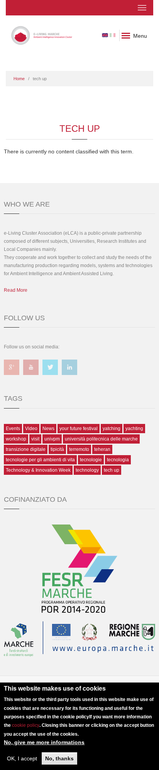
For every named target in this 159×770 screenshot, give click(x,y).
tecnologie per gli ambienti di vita (40, 459)
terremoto (79, 449)
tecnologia (118, 459)
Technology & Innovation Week (38, 470)
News (48, 428)
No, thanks (59, 758)
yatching (111, 428)
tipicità (57, 449)
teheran (102, 449)
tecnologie (91, 459)
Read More (15, 290)
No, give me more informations (44, 742)
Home (19, 78)
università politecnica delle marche (101, 439)
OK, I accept (22, 758)
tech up (111, 470)
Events (13, 428)
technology (87, 470)
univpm (52, 439)
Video (31, 428)
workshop (16, 439)
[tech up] (105, 35)
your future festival (78, 428)
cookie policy (25, 725)
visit (35, 439)
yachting (134, 428)
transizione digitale (26, 449)
